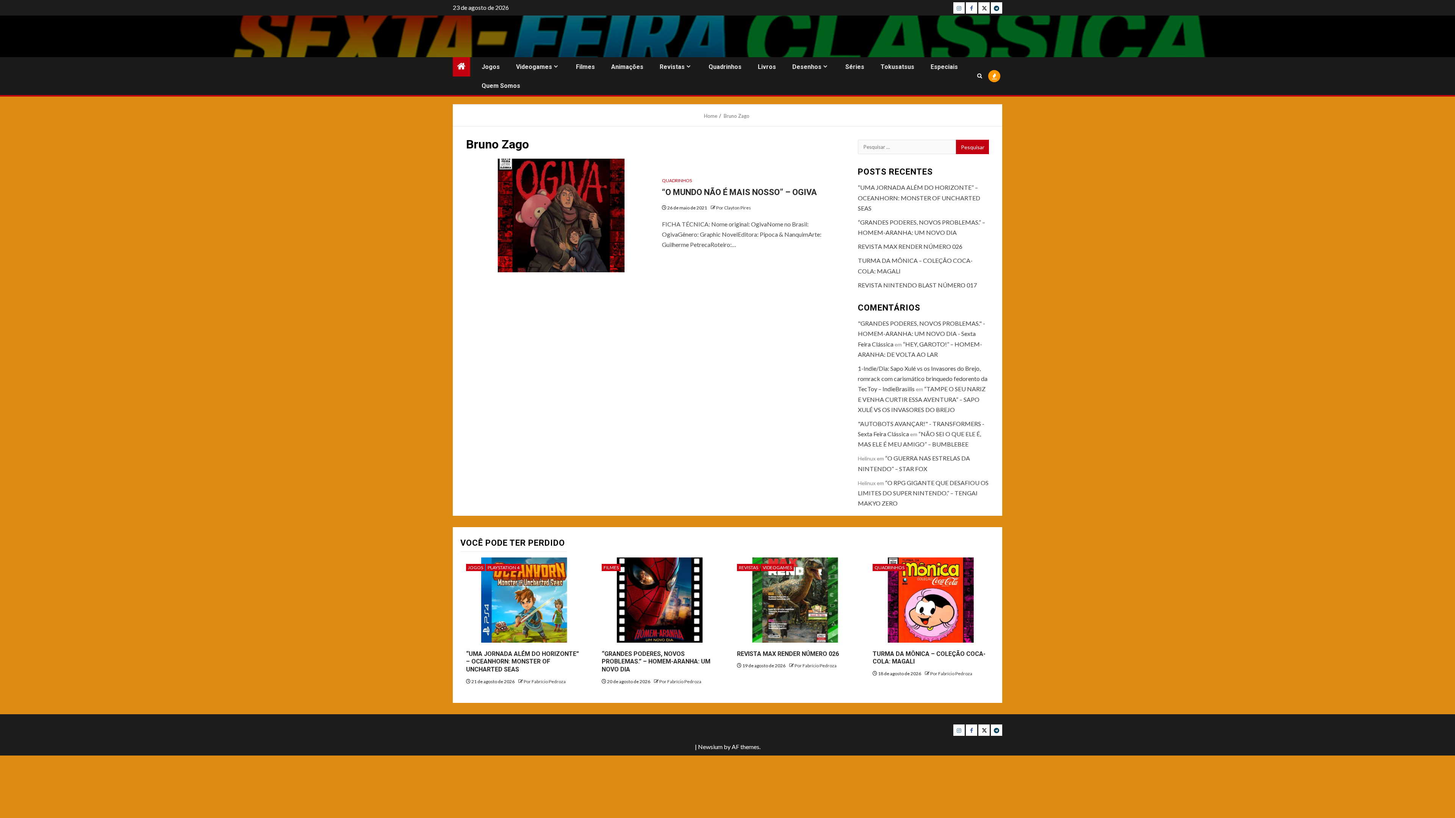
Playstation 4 (503, 567)
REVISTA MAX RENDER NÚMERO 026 (910, 246)
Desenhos (806, 66)
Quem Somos (501, 85)
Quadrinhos (725, 66)
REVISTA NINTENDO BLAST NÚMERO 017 (917, 285)
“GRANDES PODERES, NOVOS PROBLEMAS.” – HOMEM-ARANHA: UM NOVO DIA (656, 661)
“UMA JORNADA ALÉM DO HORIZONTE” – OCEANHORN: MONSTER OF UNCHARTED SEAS (919, 197)
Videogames (534, 66)
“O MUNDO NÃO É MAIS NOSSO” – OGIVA (739, 192)
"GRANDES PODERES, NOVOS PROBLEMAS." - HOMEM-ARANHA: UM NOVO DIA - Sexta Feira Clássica (921, 333)
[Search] (979, 76)
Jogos (491, 66)
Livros (767, 66)
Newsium (710, 746)
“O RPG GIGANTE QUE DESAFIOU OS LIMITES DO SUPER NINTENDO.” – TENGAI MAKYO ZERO (923, 493)
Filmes (585, 66)
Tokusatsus (897, 66)
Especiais (944, 66)
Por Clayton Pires (733, 208)
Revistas (672, 66)
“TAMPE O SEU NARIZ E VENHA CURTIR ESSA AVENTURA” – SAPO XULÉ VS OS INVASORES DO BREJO (922, 399)
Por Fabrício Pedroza (545, 681)
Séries (854, 66)
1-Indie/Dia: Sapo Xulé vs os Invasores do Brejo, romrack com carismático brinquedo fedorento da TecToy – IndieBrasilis (922, 378)
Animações (627, 66)
